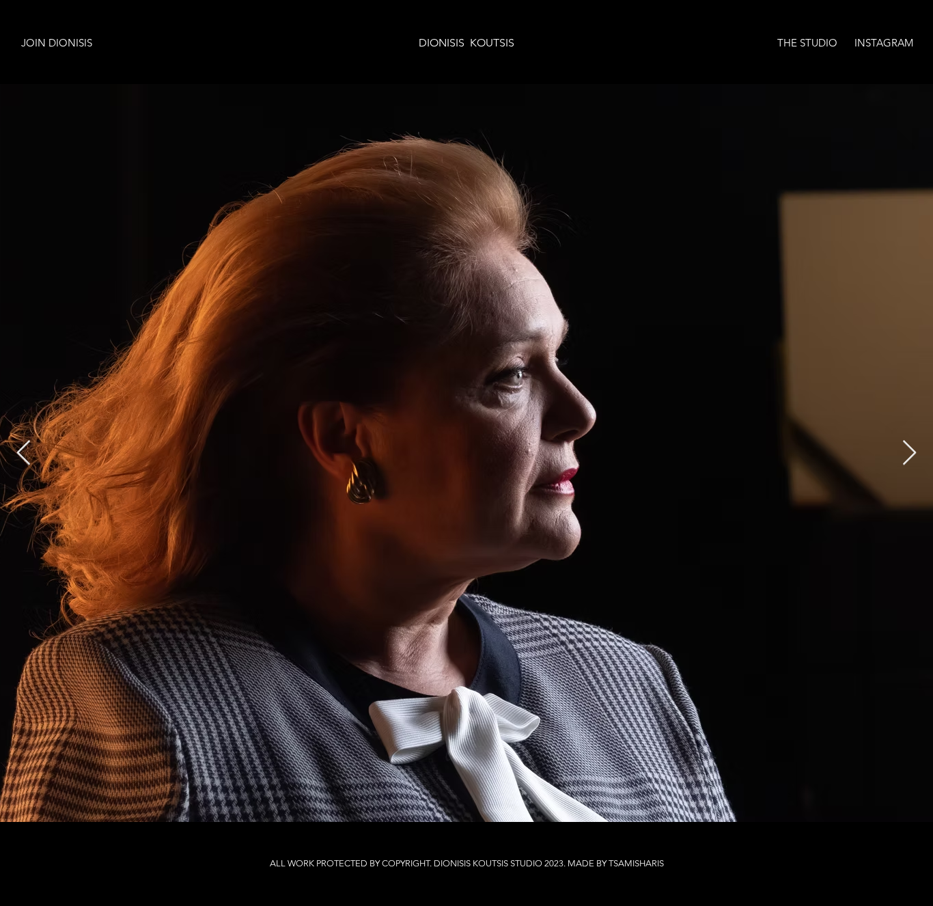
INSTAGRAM (883, 42)
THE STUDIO (807, 42)
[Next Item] (909, 453)
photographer (147, 848)
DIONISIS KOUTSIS (466, 42)
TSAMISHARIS (636, 863)
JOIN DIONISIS (56, 42)
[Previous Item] (23, 453)
